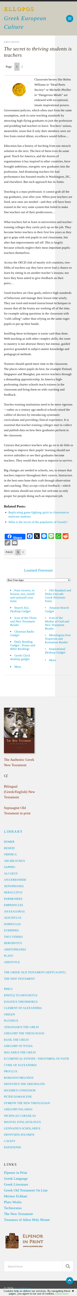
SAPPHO (9, 867)
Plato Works (13, 1202)
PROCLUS (10, 1071)
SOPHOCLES (12, 924)
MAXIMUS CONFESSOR (20, 1090)
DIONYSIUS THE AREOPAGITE (24, 1084)
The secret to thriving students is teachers (38, 52)
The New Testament (18, 1214)
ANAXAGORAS (14, 911)
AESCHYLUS (12, 917)
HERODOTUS (13, 943)
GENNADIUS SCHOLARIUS (22, 1128)
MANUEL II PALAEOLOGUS (22, 1121)
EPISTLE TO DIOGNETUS (20, 995)
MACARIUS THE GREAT (20, 1052)
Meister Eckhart (15, 1196)
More (19, 666)
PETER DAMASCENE (18, 1096)
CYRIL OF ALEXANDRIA (20, 1065)
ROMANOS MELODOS (18, 1077)
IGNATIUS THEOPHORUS (21, 1001)
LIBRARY (13, 831)
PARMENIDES (13, 898)
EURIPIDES (11, 930)
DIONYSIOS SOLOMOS (19, 1134)
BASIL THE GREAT (16, 1039)
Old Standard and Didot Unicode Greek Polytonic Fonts (58, 596)
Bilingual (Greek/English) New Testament (19, 791)
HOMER (9, 841)
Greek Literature (16, 1184)
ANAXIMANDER (15, 879)
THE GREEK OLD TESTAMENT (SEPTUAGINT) (35, 972)
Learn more (62, 1293)
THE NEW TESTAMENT (19, 978)
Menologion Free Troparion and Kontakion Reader (58, 638)
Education (11, 42)
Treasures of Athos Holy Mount (27, 1220)
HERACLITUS (13, 892)
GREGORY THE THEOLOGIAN (24, 1033)
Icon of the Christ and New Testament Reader (23, 621)
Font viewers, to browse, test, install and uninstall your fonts (22, 596)
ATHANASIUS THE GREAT (21, 1027)
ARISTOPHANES (15, 949)
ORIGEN (9, 1014)
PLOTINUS (11, 1020)
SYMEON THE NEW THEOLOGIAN (27, 1103)
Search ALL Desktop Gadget (20, 609)
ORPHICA (10, 854)
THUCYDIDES (13, 936)
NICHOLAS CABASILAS (20, 1115)
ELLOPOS (19, 9)
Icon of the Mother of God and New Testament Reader (57, 623)
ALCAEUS (11, 873)
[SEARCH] (67, 1266)
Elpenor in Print (15, 1173)
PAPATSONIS (12, 1147)
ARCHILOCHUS (14, 860)
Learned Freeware (38, 570)
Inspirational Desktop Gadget (55, 650)
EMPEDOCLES (13, 905)
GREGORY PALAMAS (18, 1109)
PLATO (8, 955)
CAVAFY (9, 1141)
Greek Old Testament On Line (26, 1190)
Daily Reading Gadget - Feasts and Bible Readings (22, 645)
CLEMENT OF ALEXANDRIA (23, 1008)
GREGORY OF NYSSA (18, 1046)
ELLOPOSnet (22, 1288)
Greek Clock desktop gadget (20, 657)
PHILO (8, 988)
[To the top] (69, 1280)
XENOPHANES (14, 886)
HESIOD (9, 848)
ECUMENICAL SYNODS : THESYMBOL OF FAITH (36, 1058)
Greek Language (16, 1178)
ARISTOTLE (12, 962)
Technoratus (13, 1208)
